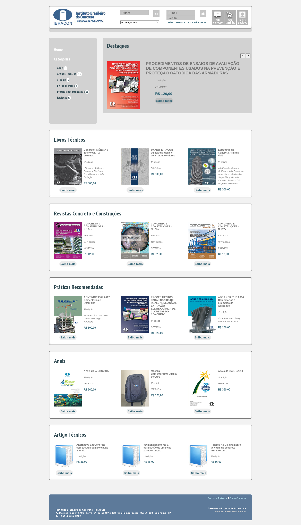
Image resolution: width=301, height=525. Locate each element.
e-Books (63, 80)
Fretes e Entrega (217, 498)
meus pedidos (242, 21)
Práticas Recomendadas (72, 91)
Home (58, 49)
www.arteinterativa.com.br (230, 511)
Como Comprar (237, 498)
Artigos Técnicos (69, 74)
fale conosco (218, 21)
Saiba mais (164, 100)
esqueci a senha (197, 22)
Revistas (63, 97)
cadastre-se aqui (176, 22)
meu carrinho (230, 21)
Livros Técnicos (67, 86)
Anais (62, 68)
